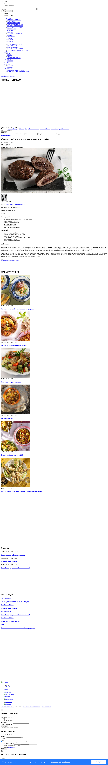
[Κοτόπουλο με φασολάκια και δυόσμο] (15, 340)
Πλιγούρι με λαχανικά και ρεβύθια (12, 455)
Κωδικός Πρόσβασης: (6, 720)
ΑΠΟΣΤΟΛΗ (4, 726)
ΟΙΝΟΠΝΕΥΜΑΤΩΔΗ (14, 58)
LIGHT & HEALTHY (13, 23)
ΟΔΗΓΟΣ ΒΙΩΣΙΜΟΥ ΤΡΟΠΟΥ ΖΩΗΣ (18, 71)
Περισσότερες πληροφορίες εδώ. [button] (60, 762)
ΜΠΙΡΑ (9, 55)
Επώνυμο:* (4, 738)
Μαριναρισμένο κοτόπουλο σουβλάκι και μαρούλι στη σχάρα (22, 491)
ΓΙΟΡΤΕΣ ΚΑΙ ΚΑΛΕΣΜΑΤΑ (15, 24)
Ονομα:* (3, 736)
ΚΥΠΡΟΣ (10, 65)
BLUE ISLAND (11, 29)
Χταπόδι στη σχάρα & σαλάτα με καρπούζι (15, 568)
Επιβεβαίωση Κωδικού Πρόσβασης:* (11, 745)
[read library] (7, 704)
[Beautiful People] (9, 694)
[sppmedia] (4, 682)
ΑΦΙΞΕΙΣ (10, 41)
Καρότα (48, 129)
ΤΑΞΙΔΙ (9, 38)
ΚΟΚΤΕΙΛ (10, 56)
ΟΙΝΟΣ (9, 53)
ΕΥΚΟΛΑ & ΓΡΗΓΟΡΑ (14, 20)
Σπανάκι (53, 129)
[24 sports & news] (9, 686)
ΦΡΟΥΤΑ (3, 624)
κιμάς (7, 260)
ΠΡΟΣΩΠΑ (10, 35)
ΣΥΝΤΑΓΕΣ (7, 18)
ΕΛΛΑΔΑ (10, 67)
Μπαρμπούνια (65, 129)
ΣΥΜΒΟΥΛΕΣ (11, 36)
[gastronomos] (8, 702)
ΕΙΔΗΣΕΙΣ (10, 32)
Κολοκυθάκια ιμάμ (7, 418)
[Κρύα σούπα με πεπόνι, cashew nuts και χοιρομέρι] (15, 304)
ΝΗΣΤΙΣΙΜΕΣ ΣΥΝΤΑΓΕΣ (15, 27)
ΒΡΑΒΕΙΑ (7, 64)
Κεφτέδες (36, 129)
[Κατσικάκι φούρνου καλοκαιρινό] (15, 377)
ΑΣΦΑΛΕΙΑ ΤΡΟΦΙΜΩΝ (14, 33)
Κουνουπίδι (43, 129)
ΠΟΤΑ (6, 52)
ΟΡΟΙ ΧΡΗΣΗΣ (46, 707)
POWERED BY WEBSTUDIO (31, 707)
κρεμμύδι (11, 260)
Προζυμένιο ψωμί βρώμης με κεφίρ (13, 555)
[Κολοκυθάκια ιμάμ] (15, 413)
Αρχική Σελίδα (5, 76)
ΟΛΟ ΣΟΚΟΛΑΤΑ (12, 47)
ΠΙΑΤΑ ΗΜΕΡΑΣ (12, 21)
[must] (6, 689)
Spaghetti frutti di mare (9, 561)
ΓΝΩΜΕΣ (10, 39)
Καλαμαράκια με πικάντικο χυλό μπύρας (15, 602)
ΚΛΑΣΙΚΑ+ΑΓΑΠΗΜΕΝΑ (15, 49)
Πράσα (25, 129)
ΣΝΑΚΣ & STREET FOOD (15, 26)
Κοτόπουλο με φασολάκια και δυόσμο (14, 345)
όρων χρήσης (11, 747)
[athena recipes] (8, 699)
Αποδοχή (8, 747)
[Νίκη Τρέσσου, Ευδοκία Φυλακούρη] (4, 200)
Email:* (3, 740)
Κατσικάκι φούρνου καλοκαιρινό (12, 382)
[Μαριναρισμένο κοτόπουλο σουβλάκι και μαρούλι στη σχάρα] (15, 486)
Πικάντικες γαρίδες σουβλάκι (11, 621)
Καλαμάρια (31, 129)
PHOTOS (10, 61)
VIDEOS (6, 62)
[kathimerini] (7, 692)
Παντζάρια (58, 129)
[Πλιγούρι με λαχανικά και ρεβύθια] (15, 450)
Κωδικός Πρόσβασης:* (7, 743)
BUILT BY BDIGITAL (7, 707)
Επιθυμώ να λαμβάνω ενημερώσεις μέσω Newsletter (16, 742)
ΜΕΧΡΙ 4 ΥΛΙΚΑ (12, 45)
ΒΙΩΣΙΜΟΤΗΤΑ (8, 68)
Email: (2, 719)
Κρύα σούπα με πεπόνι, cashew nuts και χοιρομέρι (18, 309)
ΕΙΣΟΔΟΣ (3, 722)
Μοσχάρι (15, 129)
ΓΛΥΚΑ (6, 42)
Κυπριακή (10, 129)
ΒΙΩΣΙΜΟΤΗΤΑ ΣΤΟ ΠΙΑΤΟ (15, 70)
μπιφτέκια (3, 260)
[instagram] (1, 7)
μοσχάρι (16, 260)
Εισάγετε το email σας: (7, 724)
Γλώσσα (21, 129)
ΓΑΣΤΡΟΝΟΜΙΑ (9, 30)
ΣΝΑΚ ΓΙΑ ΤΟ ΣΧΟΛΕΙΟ (14, 44)
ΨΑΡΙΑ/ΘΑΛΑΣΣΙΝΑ (7, 598)
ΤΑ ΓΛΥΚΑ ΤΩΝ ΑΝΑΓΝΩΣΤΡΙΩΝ (17, 50)
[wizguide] (7, 696)
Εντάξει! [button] (98, 762)
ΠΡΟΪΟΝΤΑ (7, 59)
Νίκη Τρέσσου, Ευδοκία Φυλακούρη (16, 204)
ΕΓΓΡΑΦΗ (3, 749)
